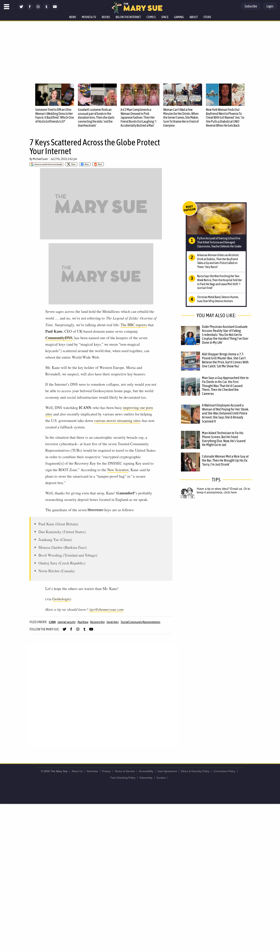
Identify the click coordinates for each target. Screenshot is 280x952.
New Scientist (118, 469)
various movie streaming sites (117, 420)
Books (106, 17)
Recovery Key (97, 622)
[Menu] (6, 6)
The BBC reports (134, 324)
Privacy (106, 771)
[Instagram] (38, 9)
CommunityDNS (58, 337)
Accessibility (146, 771)
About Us (77, 771)
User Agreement (167, 771)
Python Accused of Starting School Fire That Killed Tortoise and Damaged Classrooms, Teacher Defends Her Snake (219, 242)
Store (207, 17)
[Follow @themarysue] (21, 9)
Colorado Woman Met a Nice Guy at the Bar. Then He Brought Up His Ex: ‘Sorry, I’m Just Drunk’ (225, 460)
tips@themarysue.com (106, 609)
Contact (161, 777)
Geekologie (61, 598)
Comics (151, 17)
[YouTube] (54, 9)
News (72, 17)
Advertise (92, 771)
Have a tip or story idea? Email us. (220, 488)
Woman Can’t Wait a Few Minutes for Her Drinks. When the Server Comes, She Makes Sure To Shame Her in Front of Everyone (181, 117)
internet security (67, 622)
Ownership (145, 777)
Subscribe (251, 6)
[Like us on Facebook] (29, 9)
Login (269, 6)
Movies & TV (89, 17)
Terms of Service (125, 771)
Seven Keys (112, 622)
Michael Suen (40, 159)
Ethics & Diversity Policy (195, 771)
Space (164, 17)
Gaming (179, 17)
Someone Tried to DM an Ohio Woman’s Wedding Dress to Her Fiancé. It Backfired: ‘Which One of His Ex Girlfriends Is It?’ (54, 115)
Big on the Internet (128, 17)
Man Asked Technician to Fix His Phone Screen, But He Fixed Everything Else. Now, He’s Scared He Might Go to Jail (224, 439)
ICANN (52, 622)
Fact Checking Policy (122, 777)
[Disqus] (102, 694)
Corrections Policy (224, 771)
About (194, 17)
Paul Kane (83, 622)
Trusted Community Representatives (140, 622)
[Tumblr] (46, 9)
